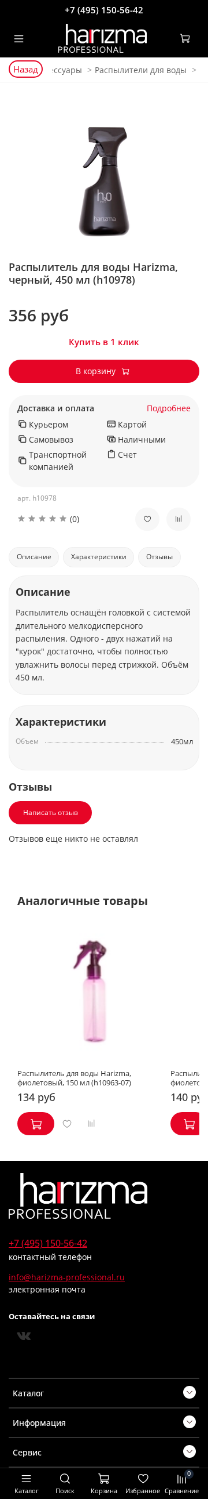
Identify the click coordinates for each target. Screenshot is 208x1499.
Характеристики (99, 557)
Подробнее (169, 409)
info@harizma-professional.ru (67, 1277)
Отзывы (159, 557)
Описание (34, 557)
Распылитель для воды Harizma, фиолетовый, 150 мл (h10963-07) (74, 1078)
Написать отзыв (50, 812)
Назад (25, 69)
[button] (67, 519)
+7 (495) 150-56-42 (104, 10)
